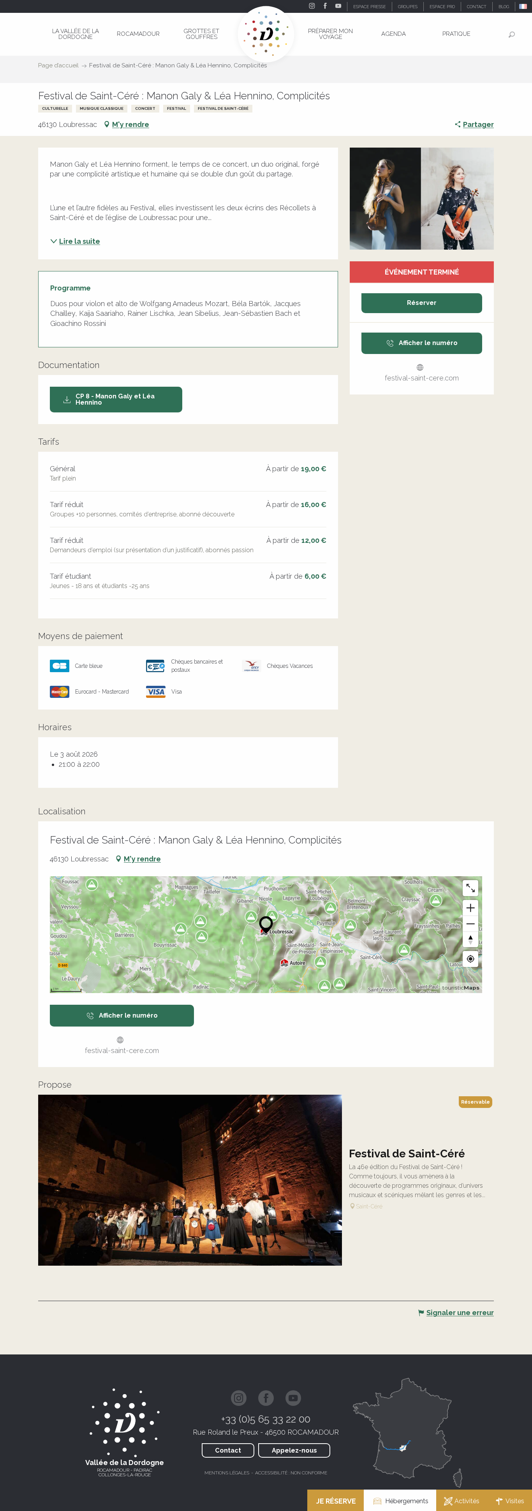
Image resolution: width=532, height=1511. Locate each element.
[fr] (523, 6)
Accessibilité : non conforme (291, 1472)
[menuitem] (75, 34)
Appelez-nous (294, 1450)
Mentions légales (226, 1472)
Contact (228, 1450)
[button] (523, 6)
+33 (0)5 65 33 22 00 (265, 1419)
